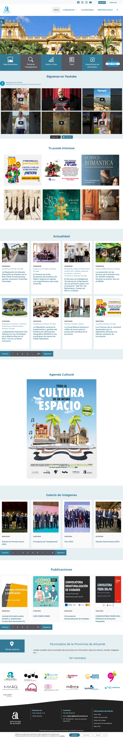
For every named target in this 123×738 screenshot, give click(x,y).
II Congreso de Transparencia (45, 542)
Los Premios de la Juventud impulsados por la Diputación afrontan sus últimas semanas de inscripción (108, 332)
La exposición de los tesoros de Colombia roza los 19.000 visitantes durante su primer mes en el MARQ (107, 276)
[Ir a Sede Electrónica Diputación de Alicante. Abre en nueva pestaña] (10, 62)
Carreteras (6, 269)
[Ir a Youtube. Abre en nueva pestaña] (90, 2)
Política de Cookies (100, 720)
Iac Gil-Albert (44, 269)
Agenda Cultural (61, 374)
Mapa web (97, 726)
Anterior (5, 354)
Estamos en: (37, 710)
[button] (117, 10)
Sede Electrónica (105, 10)
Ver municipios (77, 658)
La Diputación (69, 10)
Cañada (77, 271)
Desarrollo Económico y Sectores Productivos (76, 273)
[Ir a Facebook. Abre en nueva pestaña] (78, 2)
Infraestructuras (17, 326)
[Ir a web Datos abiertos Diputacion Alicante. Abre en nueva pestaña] (113, 62)
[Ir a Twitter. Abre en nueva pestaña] (82, 2)
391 (38, 354)
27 (38, 627)
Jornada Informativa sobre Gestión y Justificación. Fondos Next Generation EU (13, 618)
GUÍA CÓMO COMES (41, 616)
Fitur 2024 (68, 542)
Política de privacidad (100, 717)
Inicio (56, 10)
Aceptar (74, 735)
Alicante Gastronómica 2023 (107, 542)
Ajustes (98, 735)
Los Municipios (87, 10)
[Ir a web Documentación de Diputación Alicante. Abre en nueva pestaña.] (51, 62)
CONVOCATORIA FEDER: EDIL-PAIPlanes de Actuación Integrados (108, 618)
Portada (20, 269)
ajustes (62, 736)
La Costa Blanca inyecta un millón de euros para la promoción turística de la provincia (76, 330)
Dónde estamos (12, 649)
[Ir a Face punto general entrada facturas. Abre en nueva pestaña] (72, 62)
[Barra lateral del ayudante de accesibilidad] (2, 21)
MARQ (104, 269)
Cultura (35, 269)
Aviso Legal (97, 714)
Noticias (13, 269)
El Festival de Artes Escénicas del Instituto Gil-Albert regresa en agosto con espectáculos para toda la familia (45, 279)
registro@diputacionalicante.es (77, 716)
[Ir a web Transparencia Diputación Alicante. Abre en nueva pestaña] (30, 62)
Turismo (81, 324)
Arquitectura (37, 324)
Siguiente (47, 354)
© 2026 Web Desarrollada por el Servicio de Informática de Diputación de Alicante (62, 730)
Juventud (99, 324)
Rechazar (86, 735)
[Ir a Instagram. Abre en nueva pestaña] (86, 2)
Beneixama (68, 269)
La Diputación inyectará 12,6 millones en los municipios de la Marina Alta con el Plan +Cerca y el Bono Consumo (14, 336)
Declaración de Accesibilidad (103, 723)
